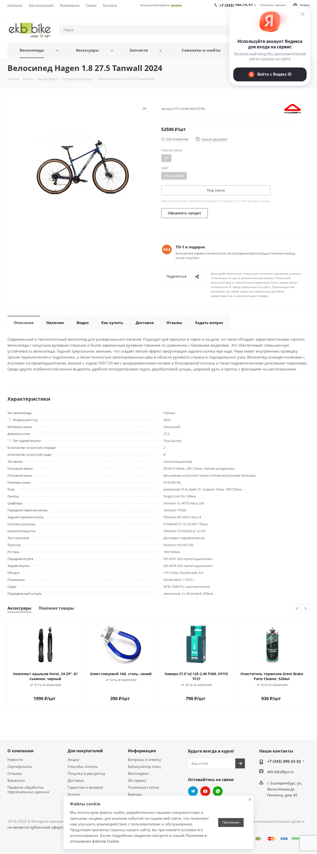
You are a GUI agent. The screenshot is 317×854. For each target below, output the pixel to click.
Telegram (193, 791)
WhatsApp (218, 791)
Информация (142, 751)
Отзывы (14, 773)
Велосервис (138, 773)
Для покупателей (85, 751)
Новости (15, 759)
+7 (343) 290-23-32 (284, 761)
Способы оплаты (83, 766)
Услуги (74, 794)
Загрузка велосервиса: (161, 5)
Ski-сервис (137, 780)
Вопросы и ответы (144, 759)
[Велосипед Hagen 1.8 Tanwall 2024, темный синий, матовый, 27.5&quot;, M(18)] (83, 165)
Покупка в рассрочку (86, 773)
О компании (20, 751)
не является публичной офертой (37, 827)
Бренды (135, 794)
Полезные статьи (143, 787)
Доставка (76, 780)
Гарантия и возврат (85, 787)
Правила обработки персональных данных (28, 789)
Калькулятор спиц (144, 766)
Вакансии (16, 780)
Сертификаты (19, 766)
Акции (73, 759)
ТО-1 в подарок (190, 246)
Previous (297, 608)
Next (305, 608)
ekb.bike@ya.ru (280, 771)
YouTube (205, 791)
